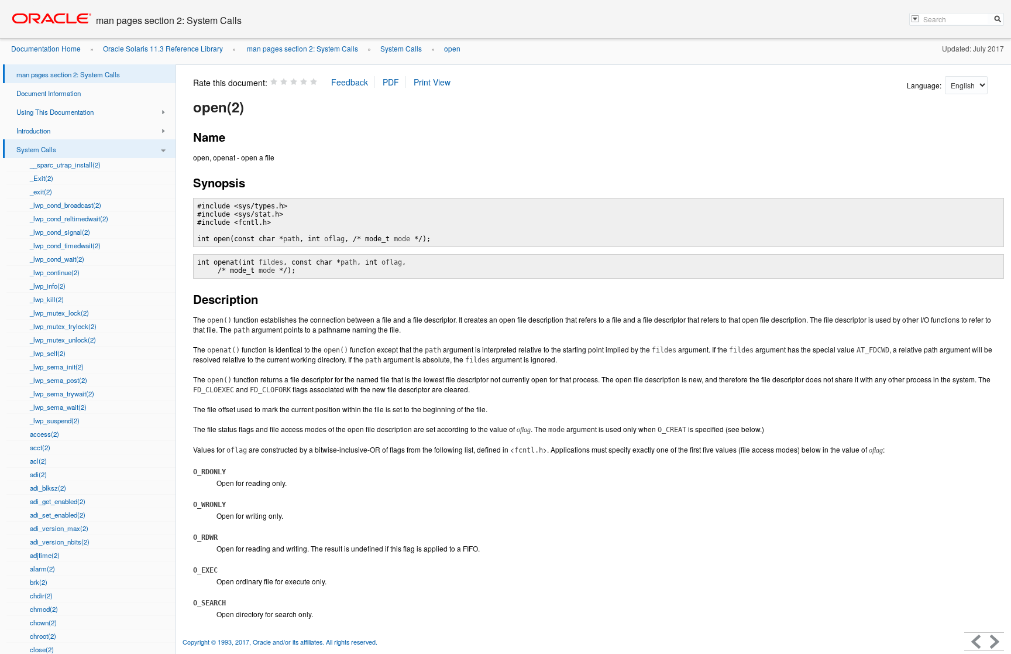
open (452, 48)
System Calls (401, 48)
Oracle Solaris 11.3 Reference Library (163, 48)
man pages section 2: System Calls (301, 48)
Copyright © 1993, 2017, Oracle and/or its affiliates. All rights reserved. (280, 642)
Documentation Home (46, 48)
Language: (925, 85)
